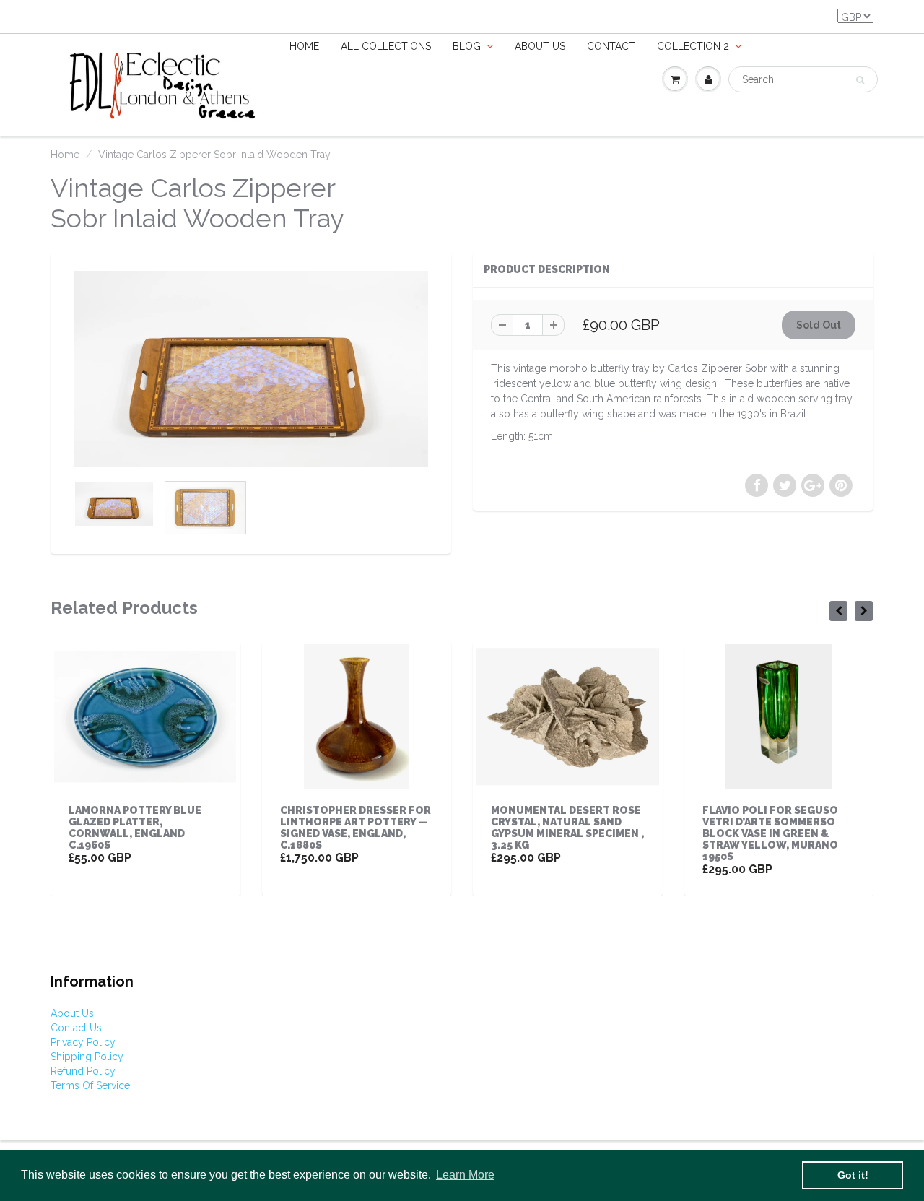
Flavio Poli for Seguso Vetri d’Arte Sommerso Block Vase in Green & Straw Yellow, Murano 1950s (770, 833)
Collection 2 (693, 46)
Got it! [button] (852, 1175)
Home (304, 46)
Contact (611, 46)
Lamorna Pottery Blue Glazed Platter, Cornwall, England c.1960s (135, 828)
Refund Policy (83, 1071)
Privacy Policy (83, 1042)
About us (540, 46)
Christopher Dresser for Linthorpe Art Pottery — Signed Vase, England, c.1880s (355, 828)
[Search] (860, 80)
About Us (72, 1013)
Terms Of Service (90, 1085)
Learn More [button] (465, 1175)
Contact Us (76, 1027)
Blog (467, 46)
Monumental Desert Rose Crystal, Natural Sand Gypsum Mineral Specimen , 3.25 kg (567, 828)
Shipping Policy (87, 1056)
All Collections (386, 46)
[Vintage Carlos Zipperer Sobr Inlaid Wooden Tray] (251, 369)
